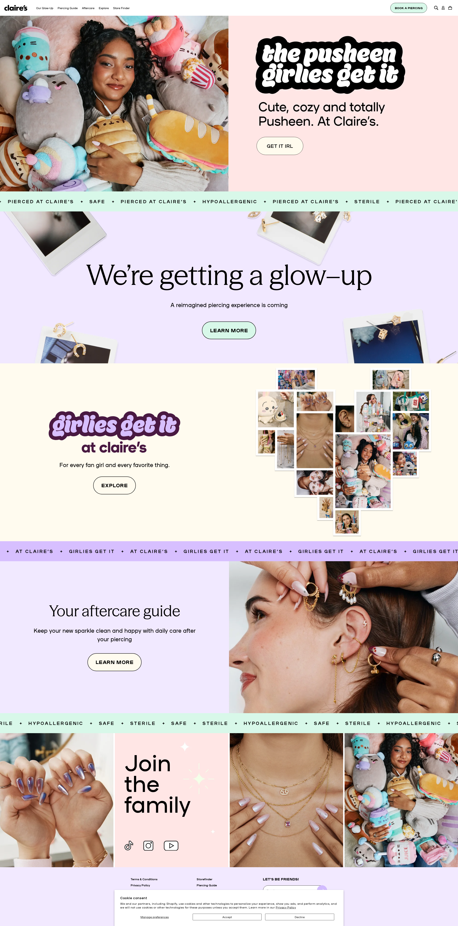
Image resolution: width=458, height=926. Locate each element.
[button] (436, 8)
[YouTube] (171, 846)
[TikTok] (129, 846)
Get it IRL (280, 145)
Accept (227, 917)
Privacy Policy (286, 907)
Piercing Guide (207, 885)
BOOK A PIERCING (409, 8)
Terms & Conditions (144, 879)
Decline (300, 917)
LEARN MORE (229, 330)
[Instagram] (148, 846)
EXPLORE (114, 485)
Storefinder (204, 879)
